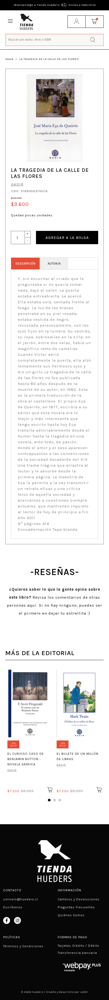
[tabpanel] (29, 730)
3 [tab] (59, 800)
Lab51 (84, 992)
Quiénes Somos (71, 915)
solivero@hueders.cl (20, 899)
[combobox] (54, 39)
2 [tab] (54, 800)
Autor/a (54, 263)
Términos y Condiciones (23, 946)
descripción (25, 263)
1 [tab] (49, 800)
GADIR (17, 184)
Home (9, 59)
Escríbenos (12, 907)
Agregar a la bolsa (67, 237)
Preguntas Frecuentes (76, 907)
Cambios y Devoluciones (78, 899)
